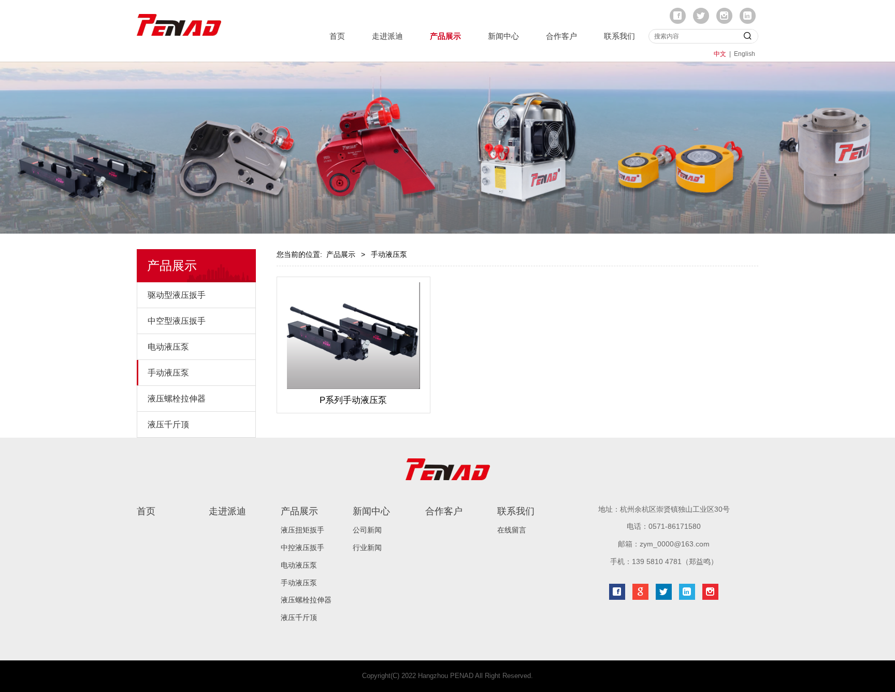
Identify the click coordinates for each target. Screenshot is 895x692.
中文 (720, 53)
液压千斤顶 (168, 424)
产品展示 (445, 36)
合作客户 (561, 36)
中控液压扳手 (302, 547)
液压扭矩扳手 (302, 530)
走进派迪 (387, 36)
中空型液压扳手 (177, 320)
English (744, 53)
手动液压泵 (168, 372)
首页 (337, 36)
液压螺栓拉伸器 (177, 398)
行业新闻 (367, 547)
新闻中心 (503, 36)
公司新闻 (367, 530)
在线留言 (511, 530)
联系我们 (619, 36)
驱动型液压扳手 (177, 295)
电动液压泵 (168, 346)
